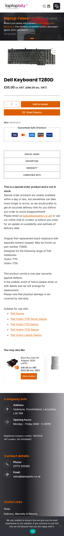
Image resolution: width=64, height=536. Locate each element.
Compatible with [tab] (32, 175)
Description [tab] (32, 161)
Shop (7, 508)
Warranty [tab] (31, 168)
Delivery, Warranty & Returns (20, 513)
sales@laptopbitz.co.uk (37, 215)
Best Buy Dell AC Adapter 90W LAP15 (30, 360)
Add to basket (40, 104)
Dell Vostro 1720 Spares (25, 329)
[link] (32, 27)
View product (28, 376)
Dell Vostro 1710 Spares (24, 324)
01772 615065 (21, 466)
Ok (32, 531)
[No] (60, 526)
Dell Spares (17, 313)
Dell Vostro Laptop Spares (26, 335)
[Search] (44, 6)
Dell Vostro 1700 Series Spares (29, 318)
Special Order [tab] (32, 154)
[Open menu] (56, 6)
